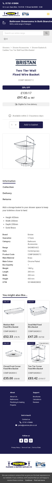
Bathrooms (14, 399)
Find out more (39, 480)
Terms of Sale (36, 447)
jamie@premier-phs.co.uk (27, 425)
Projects (13, 405)
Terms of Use (26, 447)
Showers (6, 48)
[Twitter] (26, 441)
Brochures (36, 397)
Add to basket (31, 125)
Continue (28, 480)
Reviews (36, 402)
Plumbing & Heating (17, 402)
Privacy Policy (15, 447)
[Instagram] (31, 441)
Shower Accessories (21, 48)
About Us (13, 397)
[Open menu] (48, 14)
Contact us (26, 419)
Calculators (37, 399)
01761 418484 (11, 3)
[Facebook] (21, 441)
